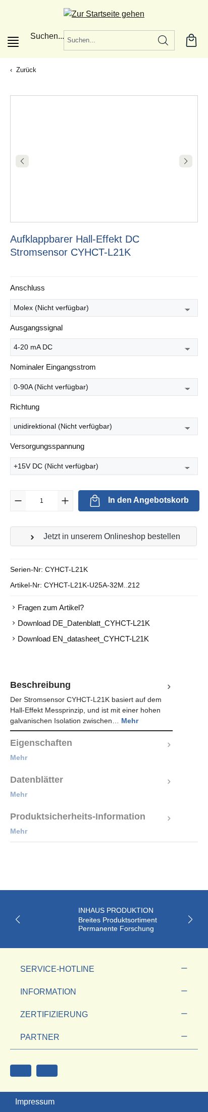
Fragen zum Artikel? (51, 607)
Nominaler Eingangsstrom (53, 366)
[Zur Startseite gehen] (104, 14)
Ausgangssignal (36, 327)
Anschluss (27, 287)
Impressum (35, 1101)
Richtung (24, 406)
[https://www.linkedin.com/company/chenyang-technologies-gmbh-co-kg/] (47, 1071)
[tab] (91, 702)
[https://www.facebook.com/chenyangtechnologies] (20, 1071)
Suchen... (47, 36)
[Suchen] (163, 40)
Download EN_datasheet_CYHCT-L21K (83, 638)
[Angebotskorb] (191, 40)
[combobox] (108, 40)
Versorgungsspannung (47, 445)
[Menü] (13, 42)
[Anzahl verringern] (18, 501)
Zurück (26, 70)
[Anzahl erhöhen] (65, 501)
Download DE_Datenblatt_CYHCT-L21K (84, 623)
